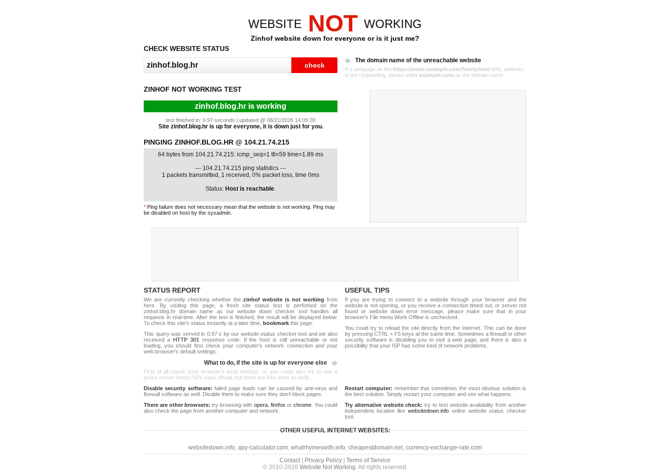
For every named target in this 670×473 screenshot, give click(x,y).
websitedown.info (428, 411)
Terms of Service (368, 460)
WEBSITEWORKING (335, 23)
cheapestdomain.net (375, 447)
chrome (302, 405)
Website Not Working (328, 467)
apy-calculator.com (263, 447)
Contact (290, 460)
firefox (278, 405)
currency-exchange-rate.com (444, 447)
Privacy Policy (323, 460)
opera (261, 405)
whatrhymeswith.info (318, 447)
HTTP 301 (186, 340)
